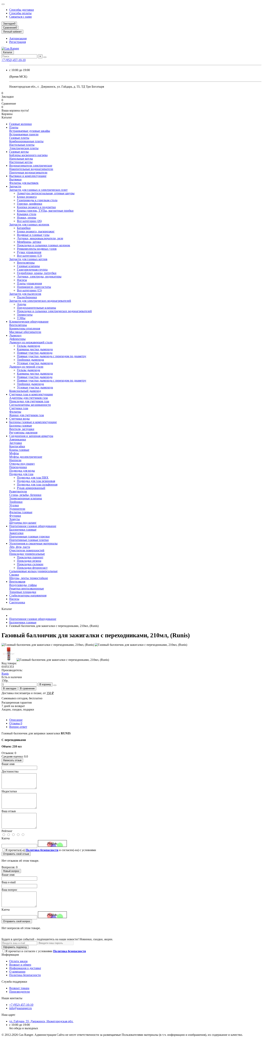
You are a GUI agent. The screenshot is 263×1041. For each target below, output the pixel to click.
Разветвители (18, 491)
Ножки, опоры (26, 217)
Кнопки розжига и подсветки (36, 207)
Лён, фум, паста (19, 547)
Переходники (18, 467)
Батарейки (24, 228)
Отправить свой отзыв (16, 853)
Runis (5, 673)
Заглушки (15, 443)
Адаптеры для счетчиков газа (28, 397)
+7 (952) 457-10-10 (14, 60)
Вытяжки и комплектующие (27, 176)
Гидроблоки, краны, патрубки (36, 273)
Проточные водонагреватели (28, 172)
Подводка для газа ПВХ (33, 477)
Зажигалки (16, 533)
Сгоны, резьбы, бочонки (25, 495)
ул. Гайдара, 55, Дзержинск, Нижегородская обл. (41, 1021)
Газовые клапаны (28, 266)
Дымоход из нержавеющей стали (31, 342)
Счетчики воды (19, 418)
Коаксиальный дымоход (25, 391)
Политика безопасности (25, 975)
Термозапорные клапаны (25, 498)
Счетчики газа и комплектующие (31, 394)
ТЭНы (21, 318)
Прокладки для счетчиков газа (29, 401)
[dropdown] (3, 4)
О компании (17, 971)
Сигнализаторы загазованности (30, 404)
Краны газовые (19, 449)
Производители (19, 991)
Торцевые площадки (22, 592)
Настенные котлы (21, 162)
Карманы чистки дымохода (35, 349)
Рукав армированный (31, 488)
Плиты (13, 127)
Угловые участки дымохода (35, 363)
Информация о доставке (25, 968)
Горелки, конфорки (29, 203)
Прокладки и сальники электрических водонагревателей (54, 311)
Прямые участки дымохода (34, 352)
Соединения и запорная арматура (31, 436)
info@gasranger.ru (20, 1008)
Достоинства (10, 771)
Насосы (22, 280)
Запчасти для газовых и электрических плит (38, 189)
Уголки (14, 505)
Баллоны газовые (20, 425)
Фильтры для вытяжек (24, 183)
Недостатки (9, 791)
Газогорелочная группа (32, 269)
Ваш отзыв (9, 811)
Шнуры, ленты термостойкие (28, 578)
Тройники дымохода (30, 359)
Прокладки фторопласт (32, 567)
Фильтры (15, 411)
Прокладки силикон (30, 564)
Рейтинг (7, 831)
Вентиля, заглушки (21, 429)
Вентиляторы (26, 262)
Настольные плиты (21, 144)
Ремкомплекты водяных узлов (37, 248)
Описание (16, 719)
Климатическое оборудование (29, 321)
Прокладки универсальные (27, 553)
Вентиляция (17, 581)
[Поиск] (44, 57)
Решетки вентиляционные (26, 588)
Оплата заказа (18, 961)
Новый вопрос (11, 871)
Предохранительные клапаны (36, 307)
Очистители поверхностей (26, 550)
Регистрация (17, 42)
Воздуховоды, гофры (23, 585)
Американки (17, 439)
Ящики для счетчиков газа (26, 415)
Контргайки (17, 446)
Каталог (7, 52)
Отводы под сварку (22, 463)
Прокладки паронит (30, 557)
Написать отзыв (12, 760)
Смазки (14, 574)
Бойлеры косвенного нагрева (28, 155)
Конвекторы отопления (24, 328)
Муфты (14, 453)
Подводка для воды (22, 470)
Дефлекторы (17, 339)
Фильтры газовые (20, 512)
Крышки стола (26, 214)
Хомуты (14, 519)
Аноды (21, 304)
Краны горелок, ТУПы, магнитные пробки (45, 210)
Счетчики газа (18, 408)
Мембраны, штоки (29, 241)
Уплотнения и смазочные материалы (33, 543)
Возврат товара (19, 988)
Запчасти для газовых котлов (28, 259)
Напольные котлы (21, 158)
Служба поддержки (14, 981)
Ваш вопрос (9, 889)
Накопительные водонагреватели (31, 169)
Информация (10, 954)
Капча (6, 838)
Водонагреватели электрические (30, 165)
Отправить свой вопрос (16, 921)
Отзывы (15, 723)
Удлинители (17, 508)
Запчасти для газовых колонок (29, 224)
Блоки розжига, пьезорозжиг (36, 231)
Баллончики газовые (22, 529)
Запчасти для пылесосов (25, 293)
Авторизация (18, 38)
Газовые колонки (20, 124)
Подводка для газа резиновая (36, 481)
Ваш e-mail (9, 882)
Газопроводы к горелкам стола (37, 200)
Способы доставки (21, 9)
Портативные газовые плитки (29, 540)
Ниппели (15, 460)
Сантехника (17, 602)
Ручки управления (29, 252)
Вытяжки (15, 179)
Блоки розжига (27, 196)
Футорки (15, 515)
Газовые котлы (19, 151)
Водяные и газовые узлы (33, 235)
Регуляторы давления (23, 432)
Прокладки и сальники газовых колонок (43, 245)
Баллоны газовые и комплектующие (33, 422)
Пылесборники (27, 297)
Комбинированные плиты (26, 141)
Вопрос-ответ (18, 726)
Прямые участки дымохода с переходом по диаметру (51, 356)
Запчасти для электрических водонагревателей (40, 300)
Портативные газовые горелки (29, 536)
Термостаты (25, 314)
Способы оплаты (20, 13)
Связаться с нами (20, 16)
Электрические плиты (24, 148)
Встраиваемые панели (24, 134)
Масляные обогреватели (25, 332)
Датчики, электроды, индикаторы (39, 276)
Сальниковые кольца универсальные (33, 571)
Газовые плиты (19, 137)
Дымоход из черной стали (26, 366)
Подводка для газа (21, 474)
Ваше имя (8, 764)
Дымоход (15, 335)
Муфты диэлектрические (25, 456)
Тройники (16, 501)
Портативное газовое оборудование (32, 526)
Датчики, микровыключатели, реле (40, 238)
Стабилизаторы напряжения (27, 595)
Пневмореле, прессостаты (34, 287)
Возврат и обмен (20, 964)
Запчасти (15, 186)
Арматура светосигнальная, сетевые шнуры (46, 193)
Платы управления (29, 283)
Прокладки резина (29, 560)
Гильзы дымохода (28, 345)
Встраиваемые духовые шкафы (29, 131)
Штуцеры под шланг (23, 522)
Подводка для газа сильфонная (37, 484)
